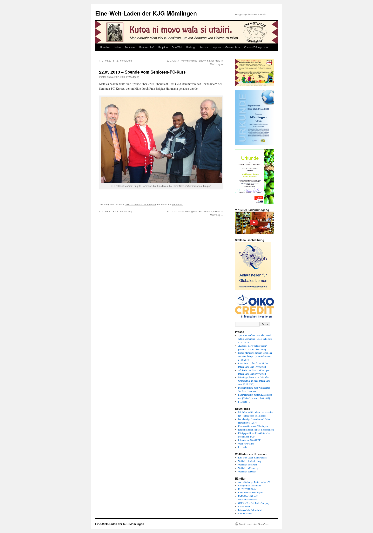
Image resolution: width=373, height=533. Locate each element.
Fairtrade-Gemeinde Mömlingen (253, 426)
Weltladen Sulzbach (247, 471)
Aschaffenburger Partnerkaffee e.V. (254, 482)
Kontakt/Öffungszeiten (256, 47)
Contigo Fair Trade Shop (249, 485)
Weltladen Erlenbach (247, 464)
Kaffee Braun (244, 506)
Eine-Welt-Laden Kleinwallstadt (252, 457)
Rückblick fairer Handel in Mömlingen (256, 429)
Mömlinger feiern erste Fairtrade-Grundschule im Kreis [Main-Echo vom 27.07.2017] (254, 381)
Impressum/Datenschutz (226, 47)
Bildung (190, 47)
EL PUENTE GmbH (247, 488)
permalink (177, 204)
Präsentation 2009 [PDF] (249, 440)
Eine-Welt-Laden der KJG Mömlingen (146, 13)
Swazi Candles (245, 513)
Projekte (163, 47)
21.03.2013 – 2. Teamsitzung (115, 60)
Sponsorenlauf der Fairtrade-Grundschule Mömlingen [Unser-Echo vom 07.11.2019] (255, 339)
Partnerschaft (146, 47)
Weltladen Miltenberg (248, 468)
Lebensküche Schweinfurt (250, 509)
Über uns (204, 47)
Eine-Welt (177, 47)
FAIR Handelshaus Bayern (250, 492)
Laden (117, 47)
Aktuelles (104, 47)
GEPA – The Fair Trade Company (253, 502)
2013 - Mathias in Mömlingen (140, 204)
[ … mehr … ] (244, 401)
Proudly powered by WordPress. (254, 523)
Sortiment (130, 47)
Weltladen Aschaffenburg (249, 461)
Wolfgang (134, 76)
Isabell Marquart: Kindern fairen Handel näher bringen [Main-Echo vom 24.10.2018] (255, 356)
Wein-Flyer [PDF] (246, 443)
